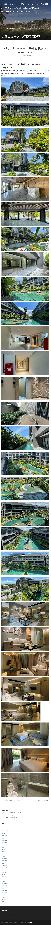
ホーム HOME (10, 21)
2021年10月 (5, 856)
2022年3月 (4, 849)
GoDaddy (32, 922)
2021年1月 (4, 874)
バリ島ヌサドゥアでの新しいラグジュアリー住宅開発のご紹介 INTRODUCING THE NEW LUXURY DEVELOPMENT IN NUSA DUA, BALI (25, 8)
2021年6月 (4, 863)
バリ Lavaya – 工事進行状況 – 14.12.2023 (11, 812)
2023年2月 (4, 835)
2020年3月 (4, 895)
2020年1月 (4, 897)
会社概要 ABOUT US (19, 21)
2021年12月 (5, 854)
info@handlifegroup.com (7, 914)
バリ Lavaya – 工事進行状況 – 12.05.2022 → (40, 800)
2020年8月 (4, 886)
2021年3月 (4, 870)
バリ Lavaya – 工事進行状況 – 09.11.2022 (11, 817)
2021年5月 (4, 865)
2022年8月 (4, 840)
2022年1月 (4, 851)
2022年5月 (4, 845)
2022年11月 (5, 838)
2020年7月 (4, 888)
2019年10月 (5, 901)
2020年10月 (5, 881)
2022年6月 (4, 842)
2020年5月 (4, 892)
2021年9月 (4, 858)
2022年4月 (4, 847)
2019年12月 (5, 899)
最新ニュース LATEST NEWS (30, 28)
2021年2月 (4, 872)
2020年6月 (4, 890)
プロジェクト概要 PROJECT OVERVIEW (35, 21)
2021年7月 (4, 860)
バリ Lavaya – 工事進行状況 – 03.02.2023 (11, 815)
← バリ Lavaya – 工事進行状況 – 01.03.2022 (11, 800)
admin (30, 55)
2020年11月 (5, 879)
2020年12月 (5, 876)
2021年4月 (4, 867)
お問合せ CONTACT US (43, 28)
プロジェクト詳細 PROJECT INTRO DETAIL (12, 28)
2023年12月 (5, 833)
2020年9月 (4, 883)
